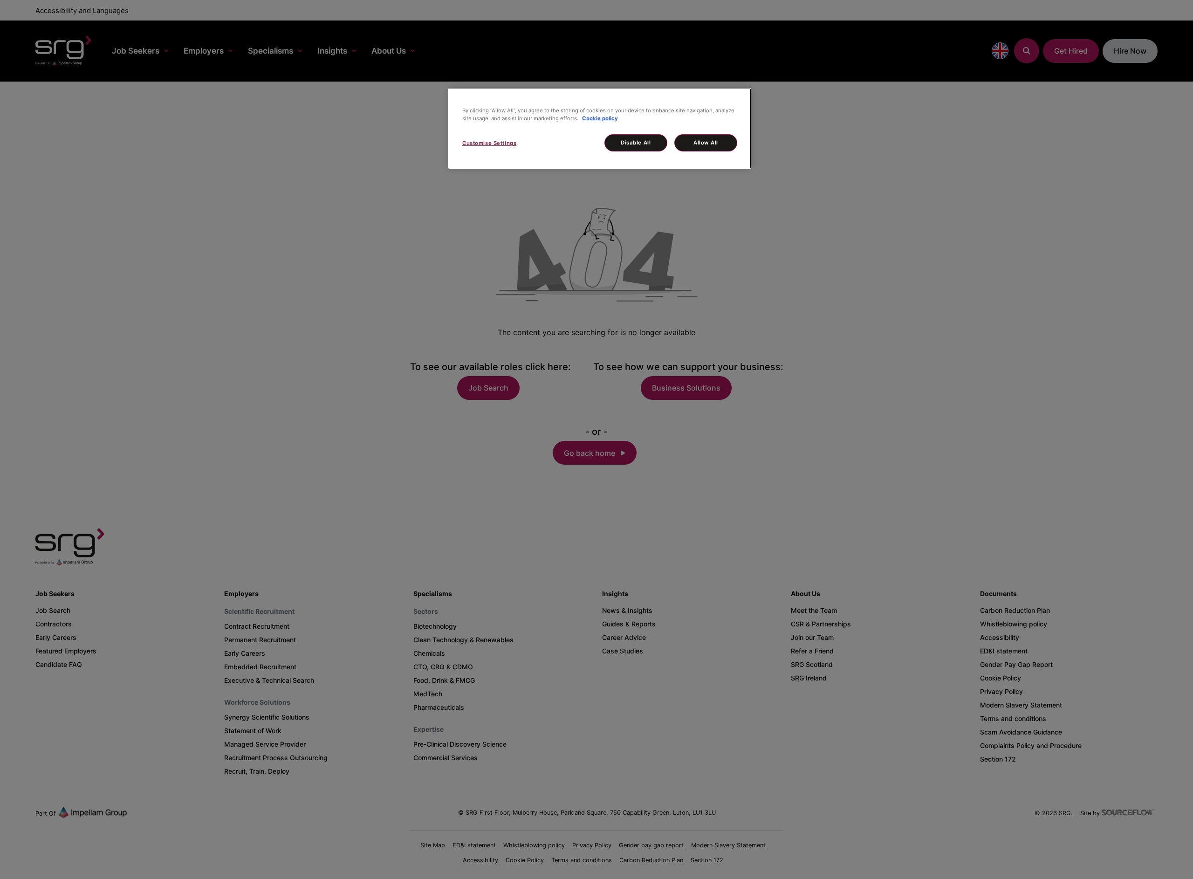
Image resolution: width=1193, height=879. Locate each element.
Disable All (636, 142)
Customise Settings (489, 143)
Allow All (705, 142)
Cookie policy (600, 118)
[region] (599, 128)
